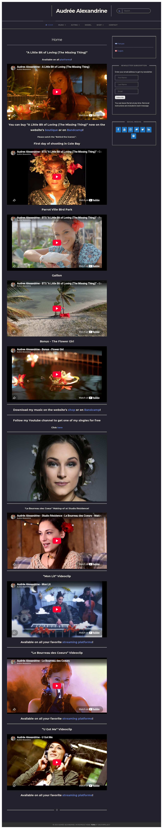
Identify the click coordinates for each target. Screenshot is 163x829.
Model (88, 25)
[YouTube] (124, 129)
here (60, 427)
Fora (93, 825)
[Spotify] (133, 136)
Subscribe (120, 97)
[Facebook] (118, 129)
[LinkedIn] (148, 129)
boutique (51, 130)
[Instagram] (130, 129)
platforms (65, 59)
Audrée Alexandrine (81, 11)
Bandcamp (75, 130)
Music (61, 25)
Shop (99, 25)
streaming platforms (77, 642)
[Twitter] (142, 129)
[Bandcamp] (136, 129)
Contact (113, 25)
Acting (74, 25)
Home (50, 25)
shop (71, 409)
